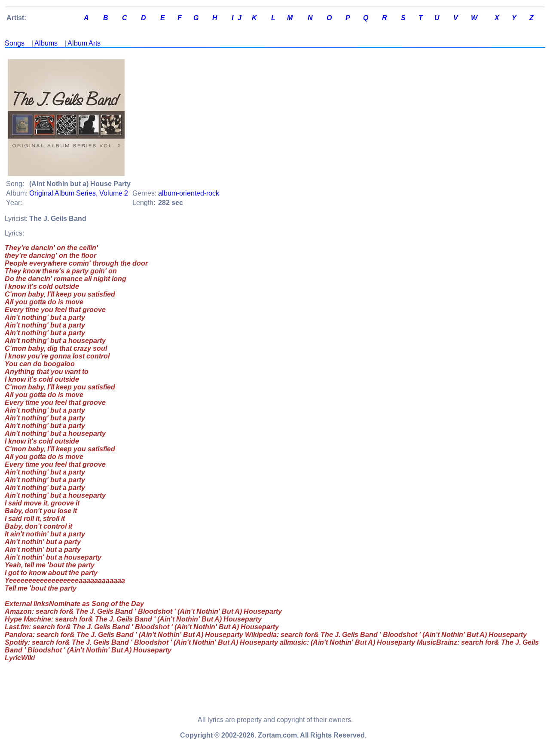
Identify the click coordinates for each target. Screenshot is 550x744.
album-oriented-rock (188, 193)
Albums (46, 43)
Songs (14, 43)
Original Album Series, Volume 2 (78, 193)
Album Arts (84, 43)
